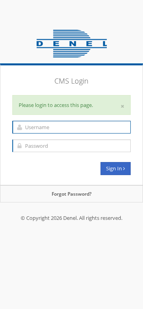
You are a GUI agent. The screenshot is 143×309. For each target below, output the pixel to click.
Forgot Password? (71, 194)
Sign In (114, 168)
